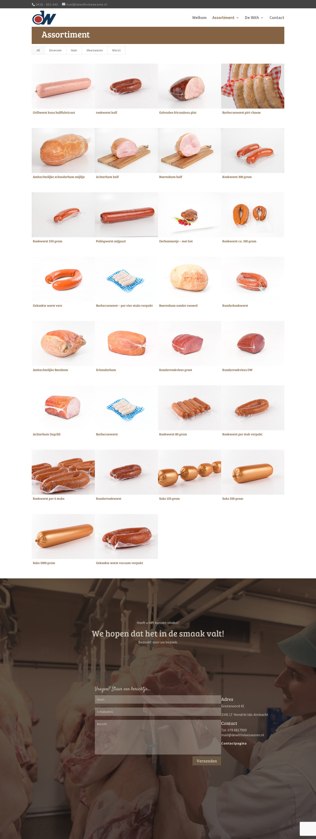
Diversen (55, 50)
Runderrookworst (108, 498)
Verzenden (207, 761)
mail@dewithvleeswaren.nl (242, 735)
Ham (74, 50)
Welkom (199, 18)
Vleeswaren (95, 50)
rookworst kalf (106, 112)
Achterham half (107, 177)
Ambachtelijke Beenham (50, 370)
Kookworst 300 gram (237, 177)
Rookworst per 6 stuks (48, 498)
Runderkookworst (235, 305)
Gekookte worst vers (47, 305)
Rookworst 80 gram (173, 434)
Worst (116, 50)
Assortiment (223, 18)
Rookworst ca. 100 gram (239, 241)
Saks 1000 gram (44, 563)
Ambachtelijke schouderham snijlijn (59, 177)
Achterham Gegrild (46, 434)
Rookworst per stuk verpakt (242, 434)
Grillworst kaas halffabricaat (54, 112)
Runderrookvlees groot (175, 370)
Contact (277, 18)
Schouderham (106, 370)
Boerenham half (170, 177)
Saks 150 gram (169, 498)
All (38, 50)
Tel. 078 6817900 (234, 730)
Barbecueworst (107, 434)
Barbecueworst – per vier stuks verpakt (124, 305)
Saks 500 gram (232, 498)
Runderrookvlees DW (237, 370)
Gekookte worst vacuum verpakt (119, 563)
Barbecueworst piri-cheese (241, 112)
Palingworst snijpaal (111, 241)
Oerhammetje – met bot (176, 241)
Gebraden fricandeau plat (177, 112)
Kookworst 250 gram (47, 241)
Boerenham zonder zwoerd (178, 305)
